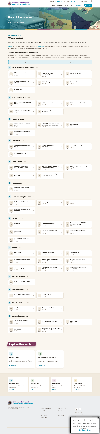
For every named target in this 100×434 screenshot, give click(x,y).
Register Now (85, 430)
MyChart (10, 46)
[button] (91, 1)
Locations (43, 413)
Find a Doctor (44, 415)
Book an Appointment (46, 408)
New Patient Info (44, 410)
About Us (59, 5)
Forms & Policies (83, 1)
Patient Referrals (62, 410)
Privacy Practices (62, 408)
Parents (78, 5)
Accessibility (61, 415)
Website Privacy (61, 413)
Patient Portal (44, 417)
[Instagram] (80, 409)
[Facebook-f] (76, 409)
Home (53, 5)
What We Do (68, 5)
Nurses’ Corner (40, 46)
